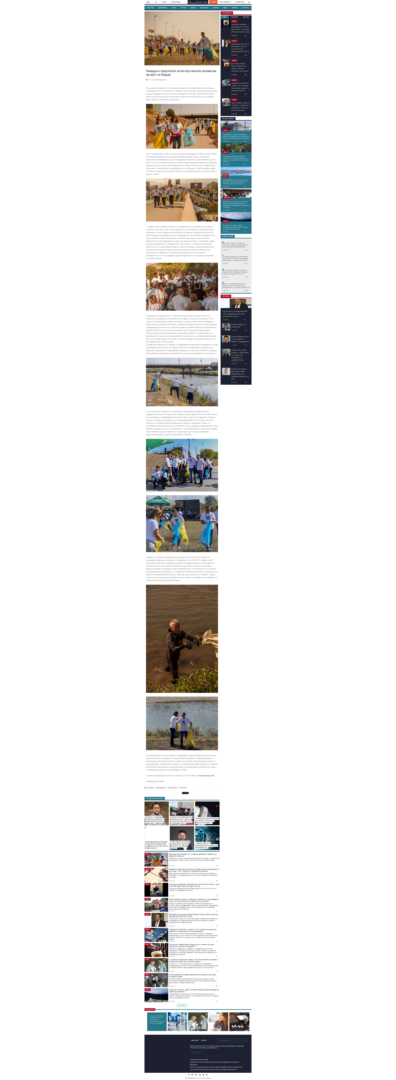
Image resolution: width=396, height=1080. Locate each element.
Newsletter (196, 1052)
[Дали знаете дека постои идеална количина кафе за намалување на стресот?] (218, 1021)
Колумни (216, 8)
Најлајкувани (150, 1009)
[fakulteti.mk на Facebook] (188, 1075)
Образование (162, 8)
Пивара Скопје (173, 788)
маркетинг (195, 1040)
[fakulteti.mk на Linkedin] (200, 1075)
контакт (204, 1040)
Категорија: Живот (161, 80)
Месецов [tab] (246, 17)
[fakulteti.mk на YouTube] (203, 1075)
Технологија (204, 8)
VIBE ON (213, 2)
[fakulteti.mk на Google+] (196, 1075)
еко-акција (150, 788)
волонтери (182, 788)
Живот (225, 8)
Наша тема (150, 8)
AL (149, 2)
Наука (174, 8)
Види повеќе (182, 1005)
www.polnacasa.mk (206, 775)
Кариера (235, 8)
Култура (183, 8)
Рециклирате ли (161, 788)
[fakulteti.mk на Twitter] (192, 1075)
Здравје (193, 8)
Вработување (176, 2)
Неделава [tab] (234, 17)
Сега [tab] (224, 17)
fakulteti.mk (156, 1044)
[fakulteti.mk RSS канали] (207, 1075)
